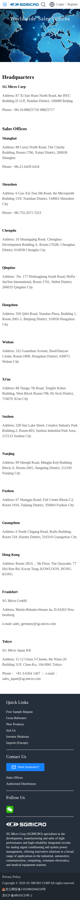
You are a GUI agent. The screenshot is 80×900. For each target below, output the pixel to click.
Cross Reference (16, 718)
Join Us (11, 730)
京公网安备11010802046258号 (25, 889)
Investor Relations (17, 736)
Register (73, 4)
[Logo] (24, 4)
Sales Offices (14, 777)
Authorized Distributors (21, 784)
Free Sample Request (19, 712)
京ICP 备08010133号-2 (17, 895)
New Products (15, 724)
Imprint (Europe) (17, 743)
